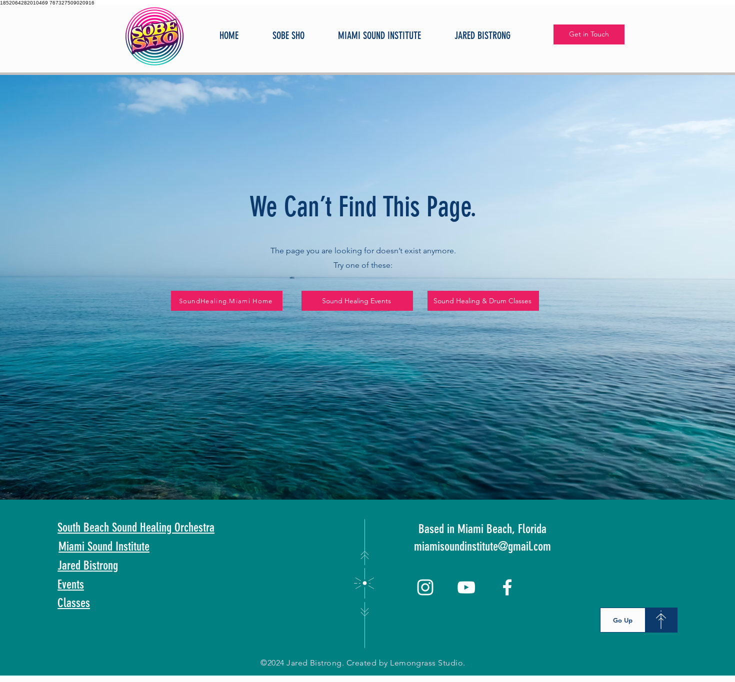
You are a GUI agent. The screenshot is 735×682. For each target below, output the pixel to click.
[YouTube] (466, 587)
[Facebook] (507, 587)
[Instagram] (425, 587)
